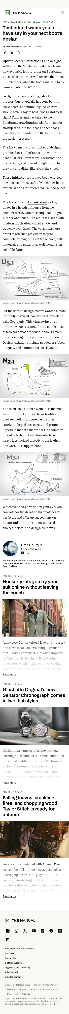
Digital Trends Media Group (17, 985)
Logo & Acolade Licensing (17, 967)
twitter (27, 553)
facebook (22, 553)
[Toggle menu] (62, 13)
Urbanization (37, 202)
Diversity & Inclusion (16, 989)
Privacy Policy (51, 989)
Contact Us (10, 958)
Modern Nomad (35, 409)
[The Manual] (18, 12)
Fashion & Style (12, 575)
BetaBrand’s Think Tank (20, 523)
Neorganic (17, 321)
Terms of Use (36, 989)
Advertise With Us (13, 972)
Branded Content (13, 977)
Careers (38, 985)
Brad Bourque (12, 46)
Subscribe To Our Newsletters (19, 948)
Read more (9, 674)
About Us (9, 953)
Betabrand (54, 71)
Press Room (12, 994)
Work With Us (51, 985)
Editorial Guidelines (14, 962)
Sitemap (26, 994)
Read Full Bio (10, 566)
